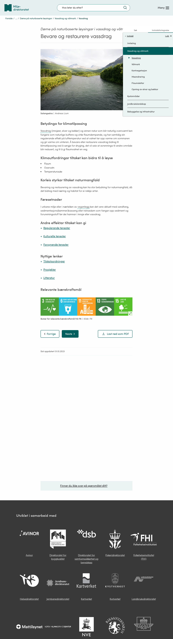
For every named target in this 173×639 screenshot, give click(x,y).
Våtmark (136, 64)
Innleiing (131, 43)
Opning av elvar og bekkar (145, 89)
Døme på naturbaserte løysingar (36, 18)
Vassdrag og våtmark (65, 18)
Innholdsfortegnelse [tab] (160, 30)
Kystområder (133, 96)
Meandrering (138, 76)
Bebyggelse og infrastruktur (141, 111)
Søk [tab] (135, 30)
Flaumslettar (138, 83)
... (16, 18)
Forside (9, 18)
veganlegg (83, 206)
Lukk (167, 36)
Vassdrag (136, 58)
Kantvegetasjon (139, 70)
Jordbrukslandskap (136, 104)
